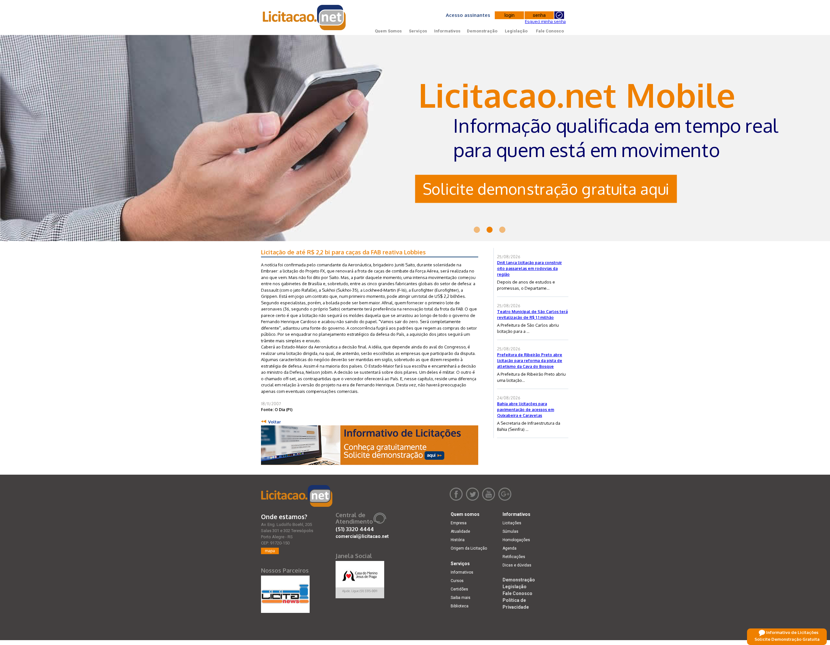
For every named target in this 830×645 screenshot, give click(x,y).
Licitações (512, 523)
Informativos (447, 31)
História (458, 540)
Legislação (516, 31)
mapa (270, 550)
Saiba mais (460, 597)
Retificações (514, 556)
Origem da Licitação (469, 548)
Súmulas (510, 531)
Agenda (509, 548)
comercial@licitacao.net (362, 536)
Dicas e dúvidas (517, 565)
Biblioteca (459, 606)
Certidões (459, 589)
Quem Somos (388, 31)
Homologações (516, 540)
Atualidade (460, 531)
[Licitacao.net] (296, 496)
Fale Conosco (550, 31)
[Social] (360, 578)
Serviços (418, 31)
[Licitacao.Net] (304, 17)
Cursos (457, 580)
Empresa (459, 523)
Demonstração (482, 31)
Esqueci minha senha (545, 21)
